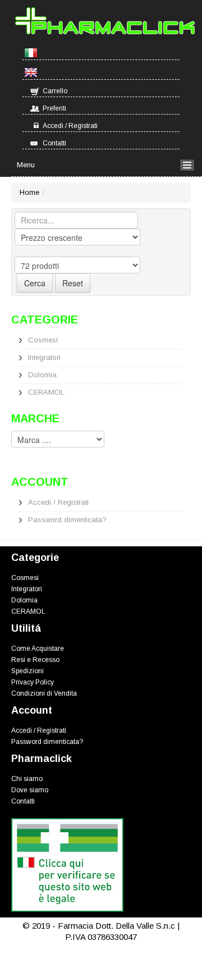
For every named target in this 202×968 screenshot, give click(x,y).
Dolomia (42, 375)
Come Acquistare (37, 648)
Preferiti (54, 108)
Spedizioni (27, 671)
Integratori (44, 357)
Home (29, 192)
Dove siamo (29, 790)
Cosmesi (43, 340)
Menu (26, 165)
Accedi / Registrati (70, 126)
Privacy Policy (32, 682)
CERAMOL (46, 392)
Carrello (55, 91)
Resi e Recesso (35, 660)
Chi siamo (27, 779)
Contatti (54, 143)
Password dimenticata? (67, 519)
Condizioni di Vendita (44, 693)
